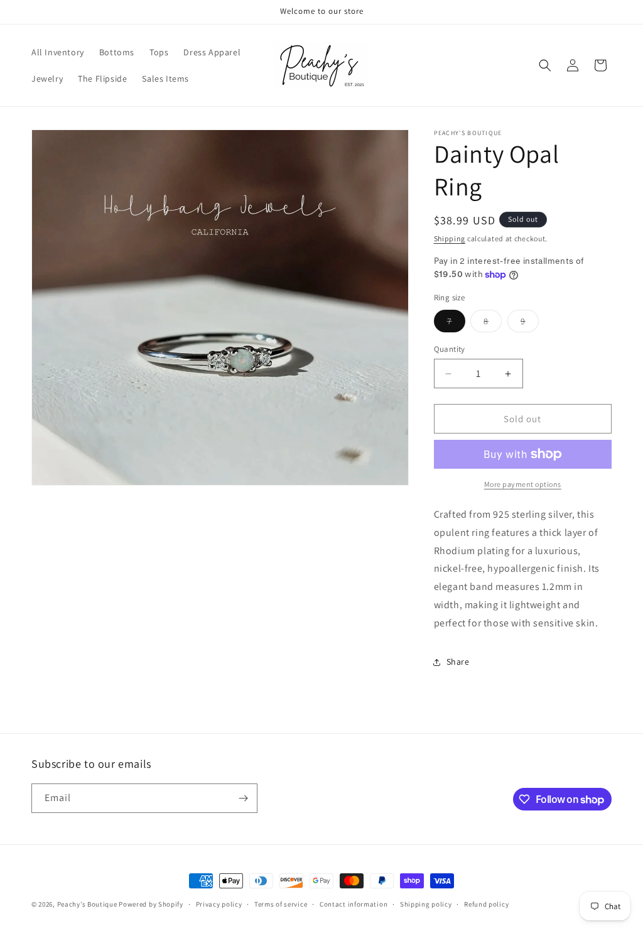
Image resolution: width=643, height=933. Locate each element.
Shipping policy (426, 904)
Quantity (449, 349)
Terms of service (280, 904)
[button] (545, 65)
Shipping (450, 238)
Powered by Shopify (151, 904)
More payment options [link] (522, 484)
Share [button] (458, 661)
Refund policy (486, 904)
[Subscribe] (243, 798)
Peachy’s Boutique (87, 904)
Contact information (353, 904)
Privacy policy (219, 904)
